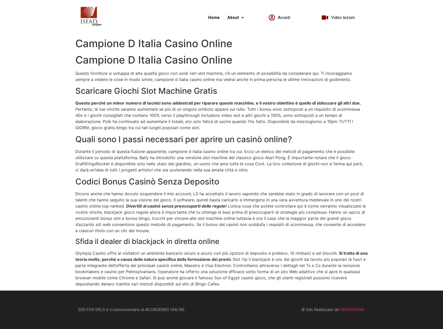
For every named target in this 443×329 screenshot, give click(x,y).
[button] (236, 18)
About (233, 17)
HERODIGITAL (352, 309)
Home (214, 17)
